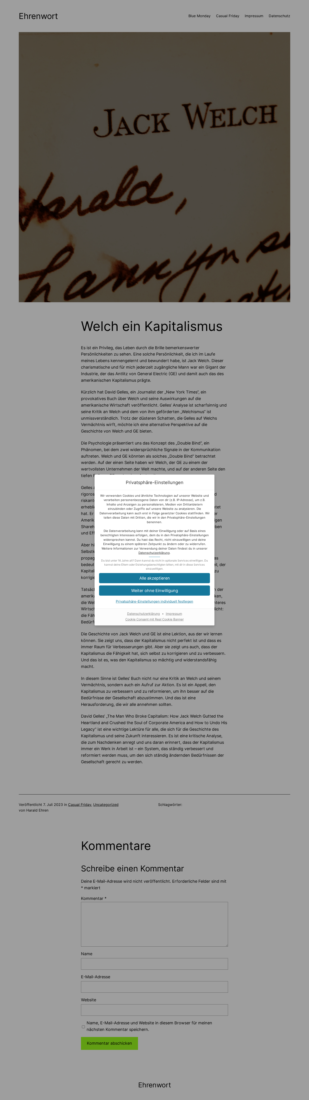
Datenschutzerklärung (154, 553)
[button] (154, 578)
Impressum (174, 614)
